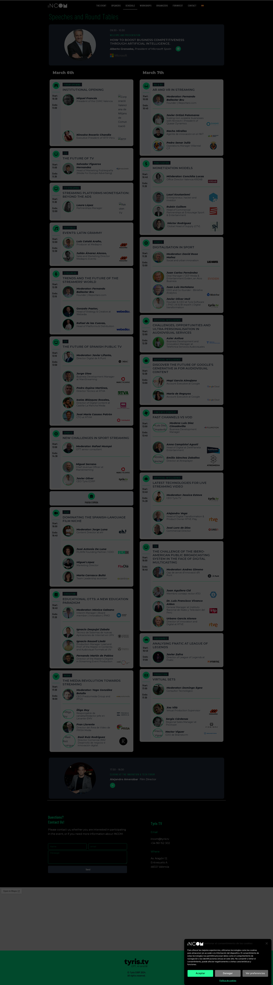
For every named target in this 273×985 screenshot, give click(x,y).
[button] (266, 943)
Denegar (228, 973)
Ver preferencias (255, 973)
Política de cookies (227, 980)
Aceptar (200, 973)
